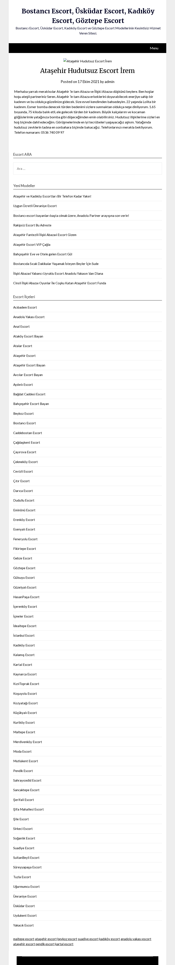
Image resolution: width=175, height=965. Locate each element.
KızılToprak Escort (26, 684)
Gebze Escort (22, 558)
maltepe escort (23, 939)
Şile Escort (21, 819)
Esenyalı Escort (24, 529)
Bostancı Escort (24, 423)
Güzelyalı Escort (24, 587)
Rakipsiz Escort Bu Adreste (32, 225)
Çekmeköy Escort (25, 462)
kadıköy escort (109, 939)
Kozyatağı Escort (25, 703)
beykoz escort (67, 939)
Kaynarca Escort (25, 674)
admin (109, 81)
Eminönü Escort (24, 510)
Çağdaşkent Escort (26, 442)
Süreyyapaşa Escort (27, 867)
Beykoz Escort (23, 413)
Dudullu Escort (23, 500)
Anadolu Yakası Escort (29, 317)
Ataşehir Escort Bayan (29, 365)
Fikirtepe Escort (24, 548)
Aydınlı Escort (23, 384)
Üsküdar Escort (24, 906)
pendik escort (45, 944)
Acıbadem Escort (25, 307)
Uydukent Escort (25, 915)
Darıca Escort (23, 491)
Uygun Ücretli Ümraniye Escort (35, 206)
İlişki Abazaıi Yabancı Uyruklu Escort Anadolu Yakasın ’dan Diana (58, 273)
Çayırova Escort (24, 452)
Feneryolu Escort (25, 539)
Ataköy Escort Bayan (28, 336)
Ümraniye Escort (25, 896)
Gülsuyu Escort (24, 577)
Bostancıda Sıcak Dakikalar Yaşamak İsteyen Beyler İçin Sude (56, 264)
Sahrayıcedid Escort (27, 780)
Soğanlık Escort (24, 838)
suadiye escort (88, 939)
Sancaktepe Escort (26, 790)
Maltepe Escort (24, 732)
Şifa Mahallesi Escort (28, 809)
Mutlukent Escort (25, 761)
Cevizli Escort (23, 471)
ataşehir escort (46, 939)
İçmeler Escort (23, 616)
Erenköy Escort (24, 520)
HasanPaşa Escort (26, 597)
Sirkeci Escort (23, 829)
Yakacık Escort (23, 925)
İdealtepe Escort (24, 626)
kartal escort (64, 944)
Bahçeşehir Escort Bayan (31, 404)
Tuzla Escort (22, 877)
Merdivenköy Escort (27, 742)
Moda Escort (22, 751)
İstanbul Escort (24, 635)
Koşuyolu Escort (25, 693)
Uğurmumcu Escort (26, 886)
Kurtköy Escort (24, 722)
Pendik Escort (23, 771)
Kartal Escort (22, 664)
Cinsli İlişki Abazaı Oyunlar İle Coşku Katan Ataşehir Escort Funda (59, 283)
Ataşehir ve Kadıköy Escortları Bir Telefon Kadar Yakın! (52, 196)
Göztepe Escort (24, 568)
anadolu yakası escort (136, 939)
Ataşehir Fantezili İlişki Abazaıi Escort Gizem (44, 235)
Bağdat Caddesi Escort (29, 394)
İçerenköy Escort (25, 606)
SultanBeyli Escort (26, 857)
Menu (154, 48)
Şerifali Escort (23, 800)
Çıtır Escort (21, 481)
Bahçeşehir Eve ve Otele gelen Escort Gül (42, 254)
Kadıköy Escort (24, 645)
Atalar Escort (22, 346)
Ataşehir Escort (24, 355)
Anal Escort (21, 326)
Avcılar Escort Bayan (28, 375)
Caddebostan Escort (27, 433)
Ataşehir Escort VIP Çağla (31, 244)
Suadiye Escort (23, 848)
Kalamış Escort (24, 655)
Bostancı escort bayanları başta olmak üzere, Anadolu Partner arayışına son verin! (71, 215)
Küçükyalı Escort (25, 713)
